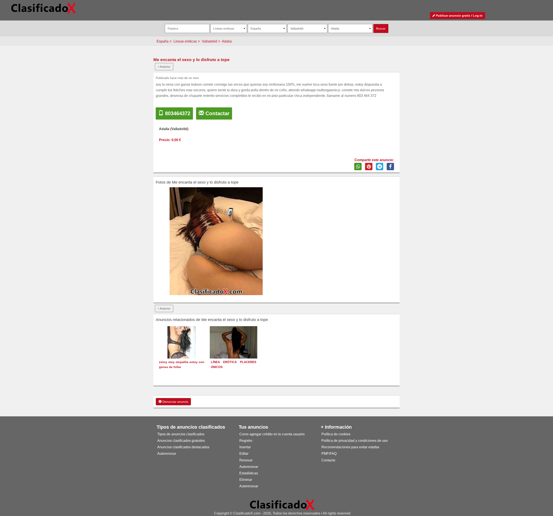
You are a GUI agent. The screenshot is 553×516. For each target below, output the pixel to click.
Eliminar (245, 479)
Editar (243, 453)
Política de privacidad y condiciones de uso (354, 440)
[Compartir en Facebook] (390, 166)
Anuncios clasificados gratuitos (181, 440)
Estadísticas (248, 473)
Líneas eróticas (185, 41)
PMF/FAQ (329, 453)
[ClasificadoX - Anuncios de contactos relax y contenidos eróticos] (282, 505)
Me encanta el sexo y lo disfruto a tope (191, 59)
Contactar (216, 113)
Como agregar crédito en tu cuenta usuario (272, 434)
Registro (245, 440)
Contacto (328, 460)
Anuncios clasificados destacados (183, 447)
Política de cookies (335, 434)
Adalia (227, 41)
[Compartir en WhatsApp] (358, 166)
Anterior (164, 66)
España (162, 41)
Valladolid (209, 41)
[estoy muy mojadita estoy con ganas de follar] (181, 350)
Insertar (245, 447)
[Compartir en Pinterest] (368, 166)
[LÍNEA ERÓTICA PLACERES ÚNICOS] (233, 349)
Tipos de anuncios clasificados (180, 434)
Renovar (246, 460)
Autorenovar (166, 453)
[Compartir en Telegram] (379, 166)
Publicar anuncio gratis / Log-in (459, 15)
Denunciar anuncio (175, 401)
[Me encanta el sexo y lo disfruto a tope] (216, 241)
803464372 (177, 113)
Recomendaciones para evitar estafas (350, 447)
